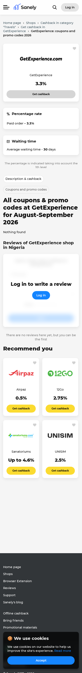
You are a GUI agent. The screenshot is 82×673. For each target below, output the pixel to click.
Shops (8, 574)
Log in (41, 295)
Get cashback (35, 93)
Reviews (9, 588)
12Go (60, 389)
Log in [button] (70, 7)
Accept (41, 660)
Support (9, 595)
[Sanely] (25, 7)
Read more (62, 651)
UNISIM (60, 451)
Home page (12, 567)
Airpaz (21, 389)
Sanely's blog (13, 602)
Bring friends (13, 620)
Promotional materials (20, 627)
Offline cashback (16, 613)
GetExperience (41, 75)
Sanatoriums (21, 451)
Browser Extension (17, 581)
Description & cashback (23, 179)
